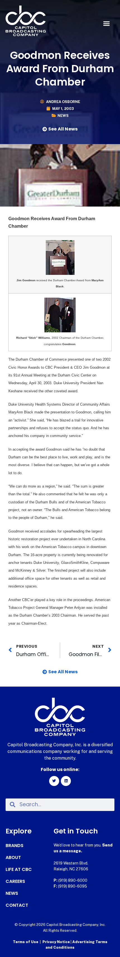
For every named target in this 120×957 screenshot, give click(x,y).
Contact (17, 905)
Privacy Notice (56, 942)
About (13, 857)
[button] (106, 23)
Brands (14, 845)
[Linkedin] (66, 781)
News (63, 116)
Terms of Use (25, 942)
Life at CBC (19, 869)
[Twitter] (54, 781)
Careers (15, 881)
